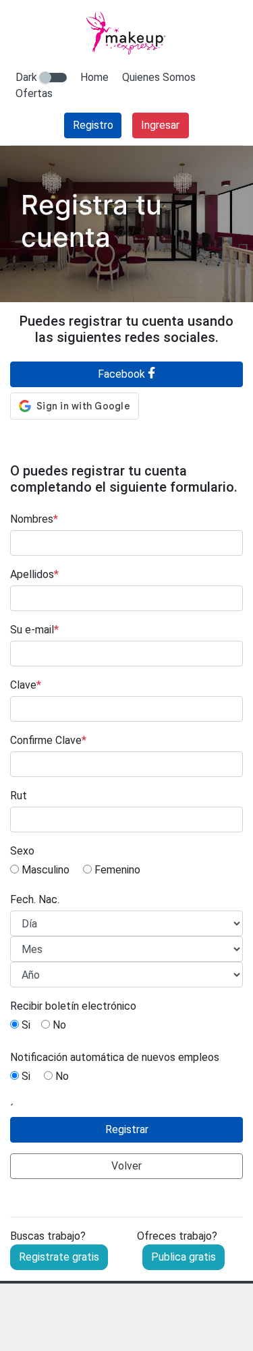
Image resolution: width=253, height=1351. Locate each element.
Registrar (126, 1129)
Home (94, 77)
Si (24, 1024)
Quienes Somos (159, 77)
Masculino (44, 869)
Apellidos (34, 574)
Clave (25, 685)
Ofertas (34, 93)
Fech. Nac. (34, 899)
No (58, 1024)
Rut (18, 795)
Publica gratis (183, 1257)
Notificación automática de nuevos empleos (114, 1057)
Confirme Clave (48, 740)
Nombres (34, 519)
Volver (126, 1165)
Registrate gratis (59, 1257)
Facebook (123, 374)
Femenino (116, 869)
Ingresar (160, 125)
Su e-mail (34, 629)
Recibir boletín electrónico (73, 1006)
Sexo (22, 850)
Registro (93, 125)
